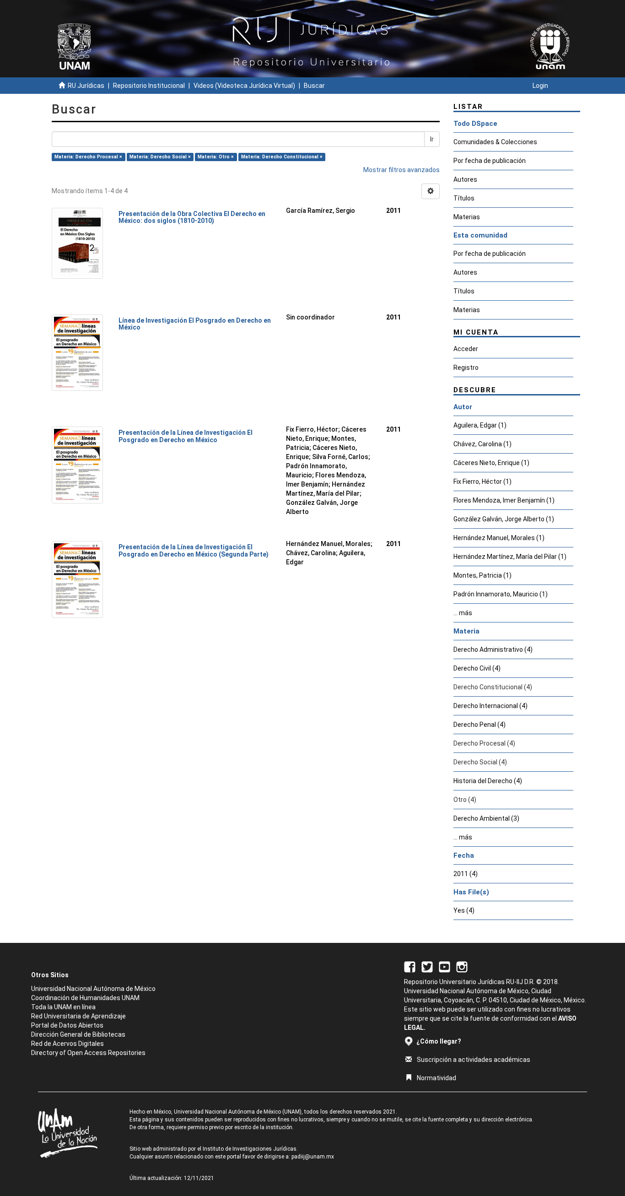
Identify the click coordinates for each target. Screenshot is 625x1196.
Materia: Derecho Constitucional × (282, 157)
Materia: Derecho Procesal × (88, 157)
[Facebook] (409, 966)
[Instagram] (462, 966)
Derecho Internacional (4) (490, 705)
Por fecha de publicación (489, 160)
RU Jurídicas (86, 85)
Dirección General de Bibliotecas (78, 1034)
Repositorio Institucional (149, 85)
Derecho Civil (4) (477, 668)
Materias (466, 217)
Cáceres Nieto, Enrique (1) (491, 462)
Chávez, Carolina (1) (482, 444)
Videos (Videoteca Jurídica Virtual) (244, 85)
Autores (465, 179)
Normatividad (436, 1078)
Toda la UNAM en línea (63, 1007)
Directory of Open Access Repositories (88, 1052)
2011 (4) (465, 873)
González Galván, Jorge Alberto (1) (503, 519)
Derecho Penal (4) (479, 724)
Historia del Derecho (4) (487, 781)
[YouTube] (444, 966)
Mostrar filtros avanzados (401, 169)
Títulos (463, 198)
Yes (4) (463, 910)
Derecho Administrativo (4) (493, 649)
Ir (432, 139)
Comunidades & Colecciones (495, 142)
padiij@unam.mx (312, 1156)
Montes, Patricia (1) (482, 575)
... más (462, 613)
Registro (466, 367)
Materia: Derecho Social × (160, 157)
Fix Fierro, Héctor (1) (482, 481)
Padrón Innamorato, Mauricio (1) (500, 594)
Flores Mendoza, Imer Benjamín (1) (504, 500)
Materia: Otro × (216, 157)
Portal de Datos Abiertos (67, 1025)
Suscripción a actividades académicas (473, 1059)
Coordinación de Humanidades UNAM (85, 997)
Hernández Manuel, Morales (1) (498, 537)
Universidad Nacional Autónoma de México (93, 988)
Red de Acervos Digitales (67, 1043)
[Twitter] (427, 966)
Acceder (465, 348)
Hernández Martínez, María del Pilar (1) (509, 556)
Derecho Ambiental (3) (486, 818)
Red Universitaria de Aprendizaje (78, 1016)
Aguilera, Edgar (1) (479, 425)
